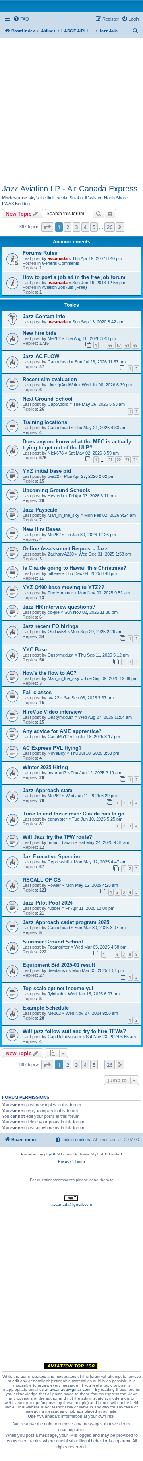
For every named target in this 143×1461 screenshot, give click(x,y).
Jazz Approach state (47, 790)
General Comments (60, 263)
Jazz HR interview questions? (59, 607)
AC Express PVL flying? (52, 748)
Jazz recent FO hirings (50, 626)
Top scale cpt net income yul (58, 988)
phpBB (50, 1154)
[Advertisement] (71, 109)
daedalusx (58, 970)
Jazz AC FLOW (41, 356)
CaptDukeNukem (64, 1036)
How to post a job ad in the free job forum (74, 277)
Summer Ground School (53, 942)
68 (127, 345)
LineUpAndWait (62, 384)
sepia (62, 197)
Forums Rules (40, 253)
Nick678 (56, 453)
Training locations (45, 422)
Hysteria (56, 495)
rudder (54, 908)
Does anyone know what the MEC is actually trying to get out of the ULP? (77, 445)
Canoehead (59, 361)
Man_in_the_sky (63, 515)
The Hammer (60, 592)
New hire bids (39, 333)
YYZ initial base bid (47, 471)
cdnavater (57, 819)
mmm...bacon (61, 842)
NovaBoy (57, 753)
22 (119, 459)
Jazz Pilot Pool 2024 (48, 903)
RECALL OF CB (42, 880)
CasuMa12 (58, 736)
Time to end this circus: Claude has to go (73, 814)
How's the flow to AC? (50, 673)
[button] (47, 227)
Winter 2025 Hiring (45, 767)
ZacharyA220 (61, 554)
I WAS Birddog (16, 203)
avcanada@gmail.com (71, 1204)
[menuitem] (21, 19)
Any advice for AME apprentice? (62, 731)
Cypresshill (58, 861)
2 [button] (67, 227)
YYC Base (35, 650)
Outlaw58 (57, 631)
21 (110, 459)
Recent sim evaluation (50, 379)
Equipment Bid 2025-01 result (59, 965)
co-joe (54, 612)
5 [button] (94, 227)
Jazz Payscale (40, 510)
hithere (54, 573)
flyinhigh (55, 993)
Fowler (54, 885)
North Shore (116, 197)
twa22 (53, 476)
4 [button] (85, 227)
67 (119, 345)
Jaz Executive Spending (52, 856)
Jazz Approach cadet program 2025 (66, 922)
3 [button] (76, 227)
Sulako (76, 197)
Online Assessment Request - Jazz (65, 549)
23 (127, 459)
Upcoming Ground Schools (56, 490)
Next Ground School (48, 399)
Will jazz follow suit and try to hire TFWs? (74, 1031)
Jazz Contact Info (44, 316)
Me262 (54, 338)
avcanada (58, 258)
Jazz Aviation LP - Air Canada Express (69, 188)
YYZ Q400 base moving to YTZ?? (63, 587)
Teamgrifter (59, 947)
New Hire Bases (42, 529)
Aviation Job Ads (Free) (64, 287)
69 (135, 345)
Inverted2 (57, 772)
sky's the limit (41, 197)
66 (110, 345)
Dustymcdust (60, 655)
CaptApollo (58, 404)
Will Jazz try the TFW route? (57, 837)
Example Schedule (46, 1008)
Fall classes (37, 692)
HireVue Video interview (52, 712)
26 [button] (109, 227)
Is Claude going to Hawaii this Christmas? (74, 568)
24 (135, 459)
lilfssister (93, 197)
